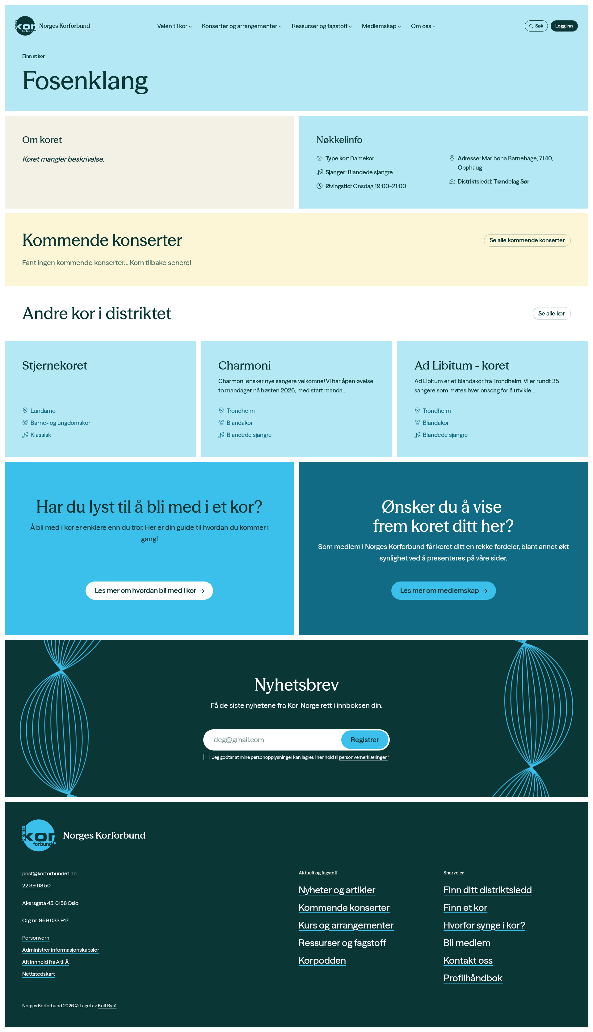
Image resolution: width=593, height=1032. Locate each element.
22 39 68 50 (36, 885)
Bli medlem (467, 943)
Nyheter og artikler (337, 890)
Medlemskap (379, 26)
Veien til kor (172, 26)
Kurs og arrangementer (346, 925)
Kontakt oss (468, 960)
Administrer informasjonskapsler (60, 949)
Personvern (35, 937)
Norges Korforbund (104, 835)
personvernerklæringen (363, 757)
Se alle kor (551, 313)
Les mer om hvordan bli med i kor (145, 590)
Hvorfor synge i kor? (484, 925)
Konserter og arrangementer (239, 26)
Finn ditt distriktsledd (488, 890)
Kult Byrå (107, 1006)
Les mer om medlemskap (439, 590)
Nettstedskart (38, 974)
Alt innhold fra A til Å (45, 961)
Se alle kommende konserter (527, 240)
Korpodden (322, 960)
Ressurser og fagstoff (319, 26)
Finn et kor (33, 56)
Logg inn (564, 26)
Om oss (421, 26)
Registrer (365, 739)
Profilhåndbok (473, 978)
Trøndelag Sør (511, 181)
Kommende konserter (344, 907)
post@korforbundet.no (49, 873)
